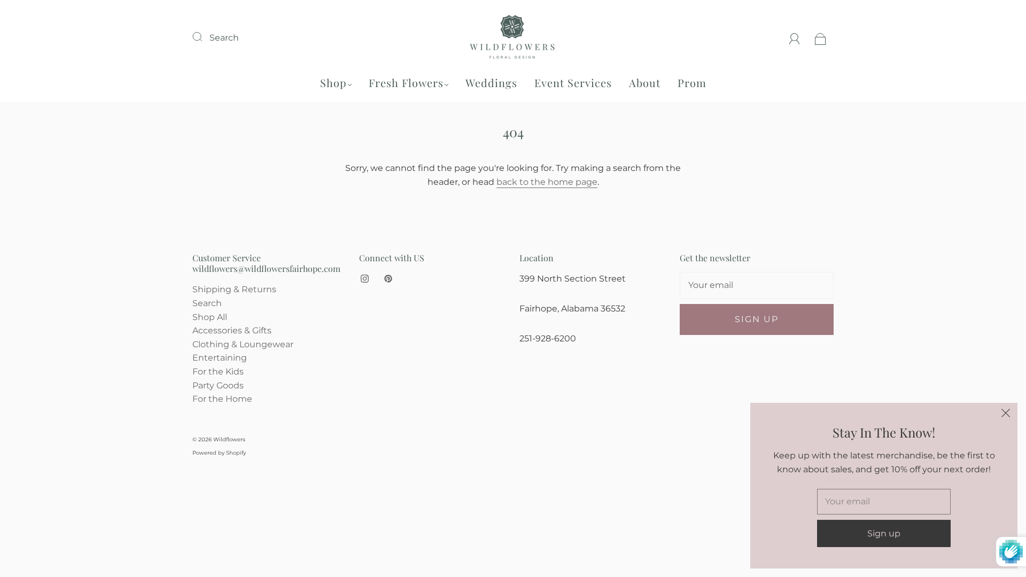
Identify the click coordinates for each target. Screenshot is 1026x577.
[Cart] (820, 37)
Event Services (573, 82)
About (644, 82)
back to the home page (546, 182)
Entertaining (219, 358)
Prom (692, 82)
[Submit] (204, 36)
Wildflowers (229, 439)
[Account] (794, 37)
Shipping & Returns (234, 289)
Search (224, 38)
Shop (333, 82)
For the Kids (218, 372)
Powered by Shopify (219, 452)
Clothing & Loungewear (242, 344)
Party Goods (218, 385)
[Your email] (757, 285)
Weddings (491, 82)
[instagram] (364, 278)
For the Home (222, 399)
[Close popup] (1005, 414)
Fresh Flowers (406, 82)
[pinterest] (388, 278)
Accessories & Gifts (231, 330)
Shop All (209, 317)
